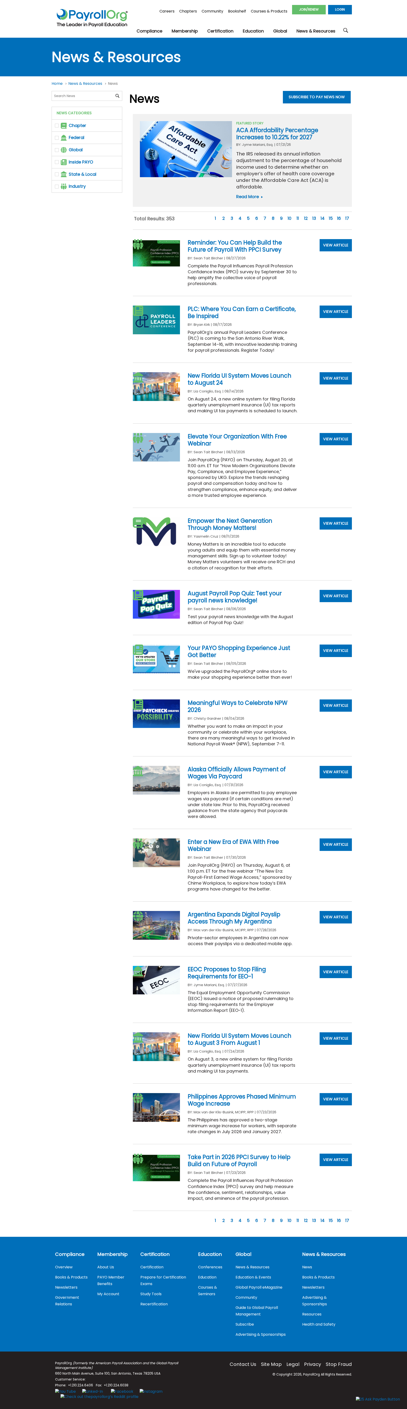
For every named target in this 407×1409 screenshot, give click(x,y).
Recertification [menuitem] (154, 1304)
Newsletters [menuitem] (66, 1287)
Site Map (271, 1364)
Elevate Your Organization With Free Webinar (237, 440)
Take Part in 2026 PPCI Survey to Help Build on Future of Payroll (239, 1160)
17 (347, 218)
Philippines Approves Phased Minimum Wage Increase (242, 1100)
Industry (77, 186)
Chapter (77, 125)
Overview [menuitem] (64, 1267)
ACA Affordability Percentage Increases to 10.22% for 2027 (277, 133)
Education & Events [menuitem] (253, 1277)
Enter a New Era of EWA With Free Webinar (233, 845)
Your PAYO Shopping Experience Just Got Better (239, 651)
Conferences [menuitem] (210, 1267)
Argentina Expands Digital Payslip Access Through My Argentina (234, 918)
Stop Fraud (339, 1364)
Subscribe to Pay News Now (317, 97)
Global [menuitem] (243, 1254)
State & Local (82, 174)
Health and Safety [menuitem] (318, 1324)
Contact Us (243, 1364)
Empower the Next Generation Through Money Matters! (230, 524)
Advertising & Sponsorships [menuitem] (261, 1334)
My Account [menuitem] (108, 1294)
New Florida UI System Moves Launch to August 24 (239, 379)
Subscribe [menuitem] (245, 1324)
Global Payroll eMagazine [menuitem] (259, 1287)
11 (298, 218)
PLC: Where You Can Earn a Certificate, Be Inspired (242, 312)
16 (339, 218)
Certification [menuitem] (155, 1254)
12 (306, 218)
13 (314, 218)
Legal (292, 1364)
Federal (76, 137)
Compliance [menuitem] (70, 1254)
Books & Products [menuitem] (71, 1277)
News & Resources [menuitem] (252, 1267)
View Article (335, 245)
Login (340, 9)
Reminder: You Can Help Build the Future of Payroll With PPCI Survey (235, 246)
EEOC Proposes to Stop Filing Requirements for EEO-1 (227, 972)
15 (331, 218)
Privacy (312, 1364)
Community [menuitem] (246, 1297)
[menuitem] (149, 31)
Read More (250, 197)
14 (323, 218)
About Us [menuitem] (105, 1267)
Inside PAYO (81, 162)
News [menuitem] (307, 1267)
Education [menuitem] (210, 1254)
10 (289, 218)
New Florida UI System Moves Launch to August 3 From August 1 (239, 1039)
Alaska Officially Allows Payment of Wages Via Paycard (237, 772)
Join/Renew (309, 9)
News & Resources (85, 83)
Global (76, 150)
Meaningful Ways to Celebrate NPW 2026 (237, 706)
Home (58, 83)
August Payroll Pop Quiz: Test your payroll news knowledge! (235, 596)
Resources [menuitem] (312, 1314)
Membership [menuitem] (112, 1254)
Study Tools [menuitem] (151, 1294)
